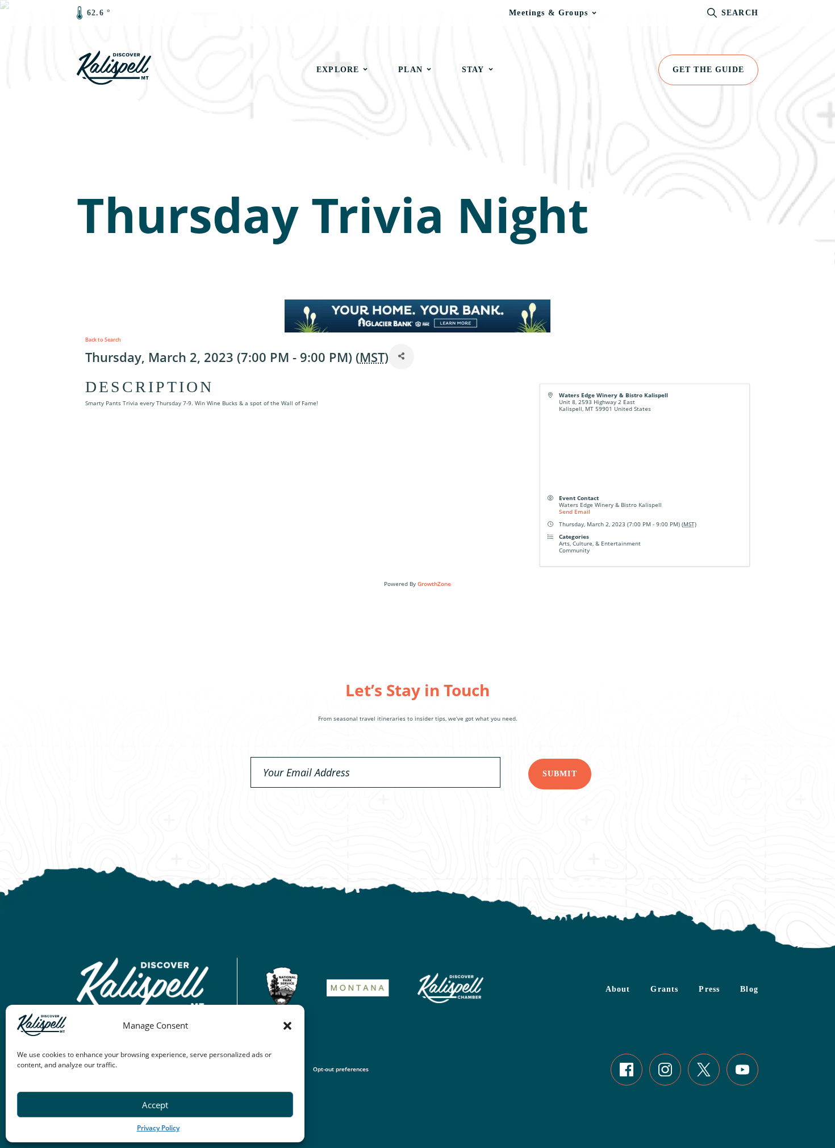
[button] (287, 1025)
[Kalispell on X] (704, 1069)
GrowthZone (434, 584)
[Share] (401, 356)
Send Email (574, 511)
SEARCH (739, 13)
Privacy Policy (158, 1128)
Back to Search (103, 339)
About (618, 989)
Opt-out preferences (341, 1069)
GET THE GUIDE (708, 69)
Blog (749, 989)
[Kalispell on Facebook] (626, 1069)
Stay (473, 69)
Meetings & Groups (548, 13)
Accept (155, 1104)
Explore (337, 69)
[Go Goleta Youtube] (742, 1069)
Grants (664, 989)
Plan (410, 69)
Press (709, 989)
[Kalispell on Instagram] (665, 1069)
